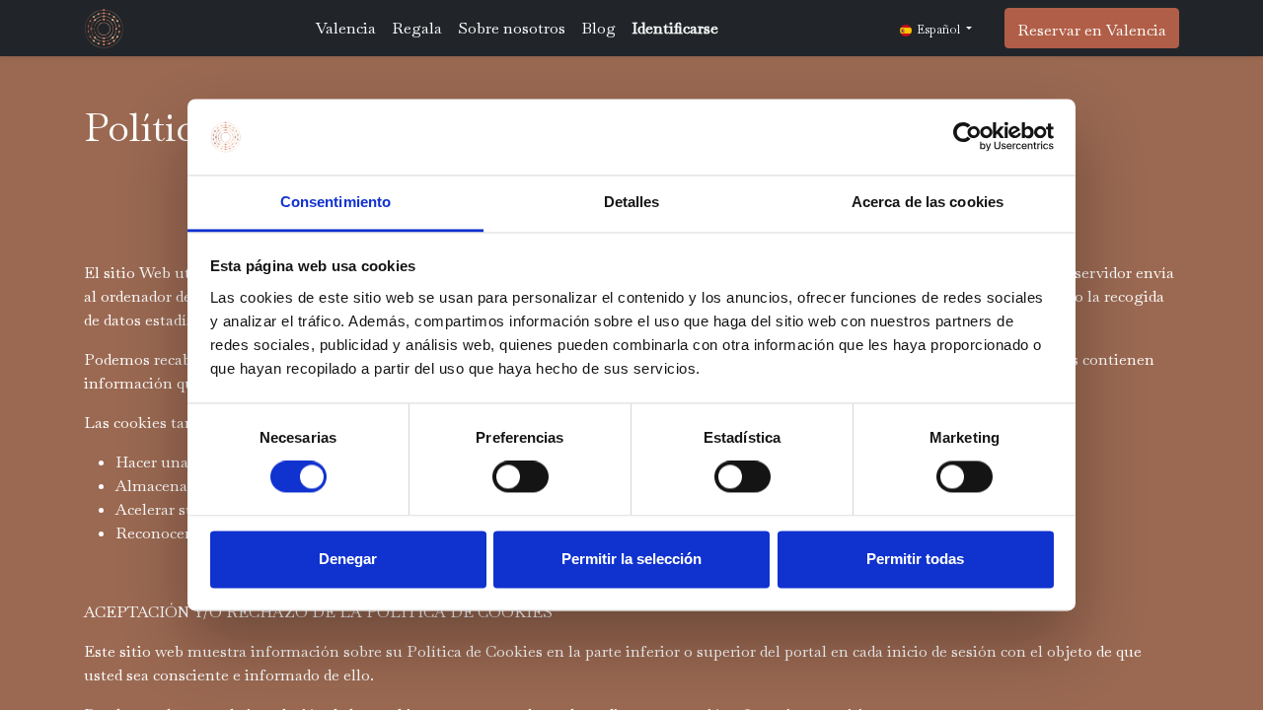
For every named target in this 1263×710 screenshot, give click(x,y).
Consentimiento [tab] (335, 201)
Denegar (348, 558)
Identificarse (675, 28)
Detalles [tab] (632, 201)
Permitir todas (915, 558)
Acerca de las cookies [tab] (927, 201)
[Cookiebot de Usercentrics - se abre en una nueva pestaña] (967, 137)
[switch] (520, 477)
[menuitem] (346, 28)
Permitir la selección (631, 558)
